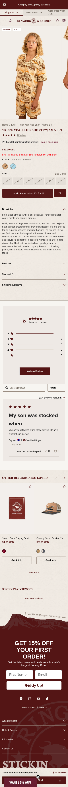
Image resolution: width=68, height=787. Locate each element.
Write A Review (35, 371)
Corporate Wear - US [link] (56, 12)
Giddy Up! (34, 685)
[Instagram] (29, 698)
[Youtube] (38, 698)
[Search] (12, 21)
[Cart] (62, 21)
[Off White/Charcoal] (43, 551)
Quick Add (16, 560)
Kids (13, 124)
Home (5, 124)
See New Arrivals (34, 598)
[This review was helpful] (46, 450)
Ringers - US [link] (11, 12)
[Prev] (57, 478)
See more (34, 573)
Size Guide (60, 173)
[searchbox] (26, 388)
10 (50, 181)
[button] (60, 193)
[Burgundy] (4, 551)
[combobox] (52, 397)
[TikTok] (47, 698)
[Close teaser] (38, 777)
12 (61, 181)
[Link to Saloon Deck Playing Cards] (17, 508)
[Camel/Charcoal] (38, 551)
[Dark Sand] (5, 166)
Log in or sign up (49, 142)
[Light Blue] (13, 166)
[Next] (64, 478)
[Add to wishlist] (60, 780)
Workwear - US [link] (34, 12)
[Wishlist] (56, 21)
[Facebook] (21, 698)
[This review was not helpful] (55, 451)
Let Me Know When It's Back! (28, 193)
